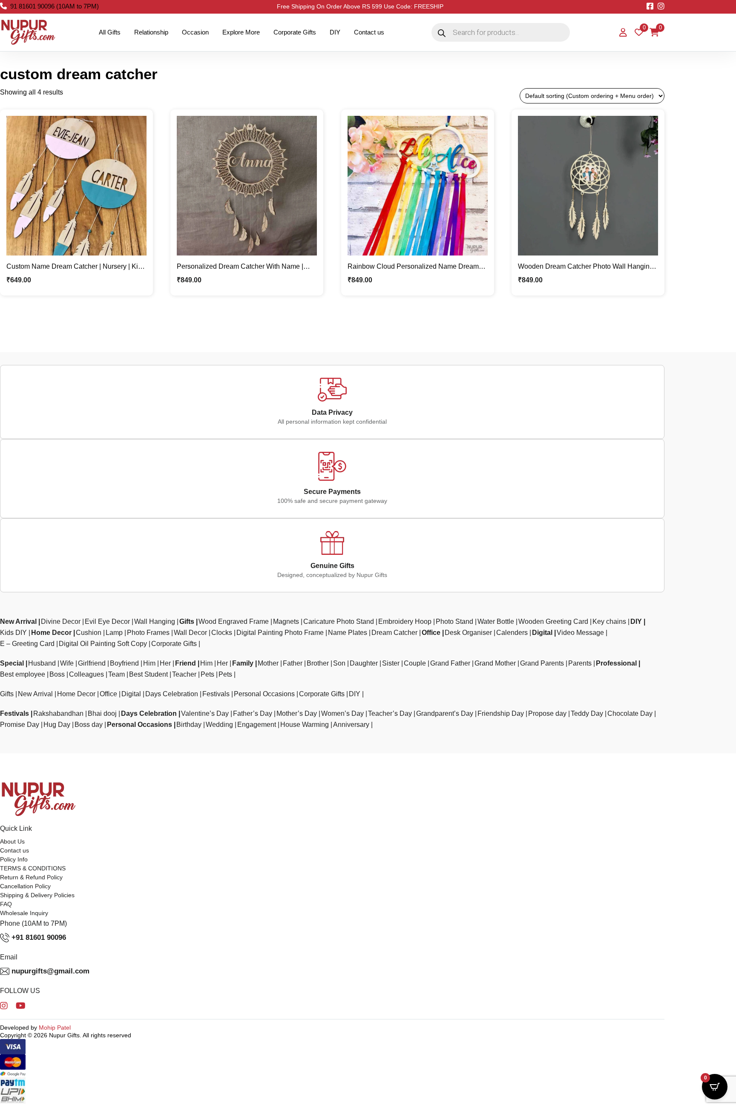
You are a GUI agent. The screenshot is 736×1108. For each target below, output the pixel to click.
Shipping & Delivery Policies (37, 895)
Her (165, 663)
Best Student (148, 674)
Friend (185, 663)
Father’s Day (252, 713)
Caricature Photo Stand (338, 621)
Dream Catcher (394, 632)
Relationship (151, 32)
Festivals (216, 694)
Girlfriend (92, 663)
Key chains (609, 621)
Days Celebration (171, 694)
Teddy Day (587, 713)
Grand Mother (495, 663)
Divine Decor (60, 621)
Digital (542, 632)
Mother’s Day (296, 713)
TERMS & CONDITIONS (33, 868)
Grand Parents (542, 663)
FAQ (6, 904)
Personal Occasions (264, 694)
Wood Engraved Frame (233, 621)
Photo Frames (148, 632)
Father (292, 663)
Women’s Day (342, 713)
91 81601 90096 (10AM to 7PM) (54, 6)
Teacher (184, 674)
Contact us (369, 32)
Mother (268, 663)
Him (149, 663)
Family (242, 663)
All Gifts (110, 32)
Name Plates (347, 632)
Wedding (219, 724)
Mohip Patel (55, 1027)
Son (339, 663)
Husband (42, 663)
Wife (67, 663)
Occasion (195, 32)
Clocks (221, 632)
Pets (207, 674)
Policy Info (14, 859)
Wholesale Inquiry (24, 913)
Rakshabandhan (58, 713)
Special (12, 663)
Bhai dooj (102, 713)
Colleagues (86, 674)
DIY (335, 32)
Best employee (22, 674)
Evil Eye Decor (107, 621)
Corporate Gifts (294, 32)
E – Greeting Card (27, 643)
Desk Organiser (468, 632)
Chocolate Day (630, 713)
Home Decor (51, 632)
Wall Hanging (154, 621)
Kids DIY (13, 632)
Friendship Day (500, 713)
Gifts (186, 621)
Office (431, 632)
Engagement (256, 724)
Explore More (241, 32)
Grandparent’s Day (444, 713)
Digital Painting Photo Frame (280, 632)
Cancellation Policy (25, 886)
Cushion (88, 632)
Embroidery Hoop (404, 621)
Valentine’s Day (205, 713)
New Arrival (18, 621)
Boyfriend (124, 663)
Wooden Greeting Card (553, 621)
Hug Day (56, 724)
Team (116, 674)
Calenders (512, 632)
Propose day (547, 713)
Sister (391, 663)
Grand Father (450, 663)
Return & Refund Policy (31, 877)
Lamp (114, 632)
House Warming (304, 724)
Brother (318, 663)
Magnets (286, 621)
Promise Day (19, 724)
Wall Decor (190, 632)
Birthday (188, 724)
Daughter (364, 663)
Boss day (89, 724)
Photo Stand (454, 621)
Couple (415, 663)
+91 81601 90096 (39, 937)
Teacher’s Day (390, 713)
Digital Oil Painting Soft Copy (103, 643)
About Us (12, 841)
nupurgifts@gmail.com (50, 971)
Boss (57, 674)
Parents (580, 663)
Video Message (580, 632)
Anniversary (351, 724)
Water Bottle (495, 621)
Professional (616, 663)
